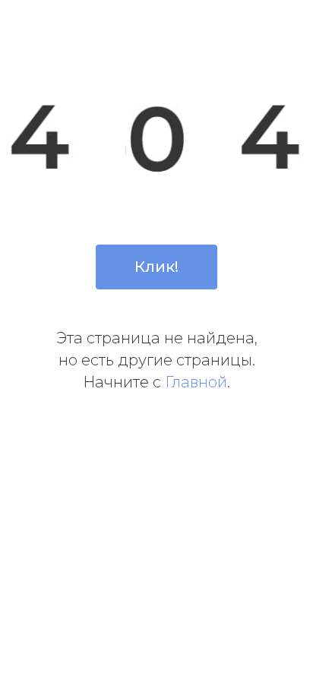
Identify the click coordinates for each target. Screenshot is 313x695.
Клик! (156, 266)
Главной (196, 382)
